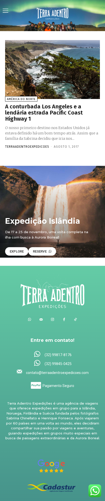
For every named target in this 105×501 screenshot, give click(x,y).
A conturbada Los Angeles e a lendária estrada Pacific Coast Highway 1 (44, 112)
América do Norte (21, 99)
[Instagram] (52, 319)
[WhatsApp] (29, 319)
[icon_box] (53, 354)
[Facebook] (64, 319)
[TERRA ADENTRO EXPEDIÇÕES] (52, 11)
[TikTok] (75, 319)
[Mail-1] (41, 319)
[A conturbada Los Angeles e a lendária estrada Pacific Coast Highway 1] (52, 69)
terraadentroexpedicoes (27, 146)
